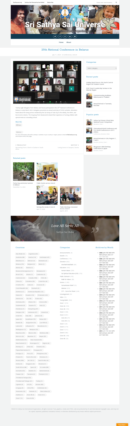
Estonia (19, 298)
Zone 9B (62, 338)
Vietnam (32, 391)
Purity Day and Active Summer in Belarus (23, 184)
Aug (109, 255)
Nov (103, 263)
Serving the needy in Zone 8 (46, 207)
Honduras (20, 309)
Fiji (29, 298)
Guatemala (20, 305)
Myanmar (31, 336)
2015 (100, 319)
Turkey (39, 381)
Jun (103, 255)
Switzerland (44, 371)
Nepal (42, 336)
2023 (100, 271)
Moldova (44, 333)
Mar (110, 253)
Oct (100, 263)
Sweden (32, 371)
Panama (40, 347)
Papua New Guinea (23, 350)
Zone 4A (64, 318)
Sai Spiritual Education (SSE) (69, 273)
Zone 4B (64, 321)
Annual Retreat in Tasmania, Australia (103, 104)
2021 (100, 283)
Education (96, 124)
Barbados (43, 261)
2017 (100, 307)
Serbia (19, 364)
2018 (100, 301)
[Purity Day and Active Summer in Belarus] (28, 171)
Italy (28, 316)
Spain (33, 367)
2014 (100, 325)
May (100, 255)
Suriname (20, 371)
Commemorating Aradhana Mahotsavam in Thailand (102, 96)
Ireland (44, 312)
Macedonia (42, 326)
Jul (106, 255)
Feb (107, 253)
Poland (19, 357)
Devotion (103, 134)
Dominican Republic (35, 291)
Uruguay (19, 388)
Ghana (32, 302)
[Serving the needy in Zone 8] (51, 195)
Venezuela (20, 391)
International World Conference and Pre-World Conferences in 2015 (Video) (105, 130)
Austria (32, 257)
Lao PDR (43, 322)
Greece (43, 302)
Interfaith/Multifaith (67, 264)
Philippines (42, 353)
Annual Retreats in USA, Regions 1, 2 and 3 (105, 139)
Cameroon (20, 278)
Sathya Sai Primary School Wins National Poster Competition (104, 121)
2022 (100, 277)
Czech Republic (22, 288)
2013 (100, 331)
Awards (62, 256)
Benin (41, 264)
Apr (113, 253)
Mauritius (20, 333)
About (68, 42)
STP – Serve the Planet (68, 291)
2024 (100, 265)
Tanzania (31, 374)
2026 (100, 253)
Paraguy (19, 353)
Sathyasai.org (17, 2)
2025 (100, 259)
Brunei (30, 274)
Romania (43, 357)
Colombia (30, 281)
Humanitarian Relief (67, 285)
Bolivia (19, 267)
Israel (19, 316)
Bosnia (29, 267)
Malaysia (34, 329)
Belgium (31, 264)
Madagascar (21, 329)
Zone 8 (74, 55)
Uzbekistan (41, 388)
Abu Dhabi (20, 254)
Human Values (65, 270)
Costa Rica (43, 281)
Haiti (42, 305)
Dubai (19, 295)
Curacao (40, 285)
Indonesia (32, 312)
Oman (30, 347)
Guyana (32, 305)
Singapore (30, 364)
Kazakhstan (30, 319)
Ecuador (30, 295)
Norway (19, 347)
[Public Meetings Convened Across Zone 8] (75, 195)
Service (101, 142)
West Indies (45, 391)
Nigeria (46, 343)
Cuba (30, 285)
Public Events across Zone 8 (46, 183)
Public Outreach (65, 276)
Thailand (43, 374)
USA (30, 388)
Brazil (19, 274)
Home (61, 42)
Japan (19, 319)
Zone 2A (62, 306)
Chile (43, 278)
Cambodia (41, 274)
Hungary (20, 312)
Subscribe (50, 2)
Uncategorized (64, 294)
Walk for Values (66, 279)
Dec (107, 263)
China (19, 281)
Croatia (20, 285)
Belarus (18, 132)
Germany (20, 302)
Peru (30, 353)
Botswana (41, 271)
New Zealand (36, 340)
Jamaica (38, 316)
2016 (100, 313)
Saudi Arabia (43, 360)
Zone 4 (62, 315)
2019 (100, 295)
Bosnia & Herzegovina (24, 271)
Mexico (32, 333)
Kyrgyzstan (31, 322)
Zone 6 (41, 395)
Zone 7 (19, 398)
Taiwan (19, 374)
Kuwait (19, 322)
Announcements (65, 253)
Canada (33, 278)
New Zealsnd (21, 343)
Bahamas (20, 261)
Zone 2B (30, 395)
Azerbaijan (44, 257)
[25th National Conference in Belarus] (47, 82)
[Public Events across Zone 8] (51, 171)
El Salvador (43, 295)
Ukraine (39, 384)
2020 (100, 289)
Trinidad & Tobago (23, 377)
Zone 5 (101, 150)
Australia (20, 257)
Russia (20, 360)
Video (108, 134)
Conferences (67, 55)
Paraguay (38, 350)
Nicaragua (34, 343)
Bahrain (31, 261)
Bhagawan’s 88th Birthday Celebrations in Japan (102, 147)
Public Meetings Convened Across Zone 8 (68, 208)
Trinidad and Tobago (24, 381)
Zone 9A (62, 336)
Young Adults (64, 300)
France (38, 298)
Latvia (19, 326)
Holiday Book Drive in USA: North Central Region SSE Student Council (99, 83)
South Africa (21, 367)
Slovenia (42, 364)
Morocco (20, 336)
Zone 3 (62, 312)
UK (29, 384)
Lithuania (30, 326)
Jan (104, 253)
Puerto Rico (31, 357)
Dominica (20, 291)
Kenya (43, 319)
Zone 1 (101, 124)
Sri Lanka (44, 367)
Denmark (35, 288)
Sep (112, 261)
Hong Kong (33, 309)
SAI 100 (31, 360)
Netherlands (21, 340)
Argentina (33, 254)
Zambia (19, 395)
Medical (63, 288)
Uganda (19, 384)
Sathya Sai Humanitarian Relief (34, 2)
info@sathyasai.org (71, 134)
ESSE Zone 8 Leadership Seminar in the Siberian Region (99, 89)
